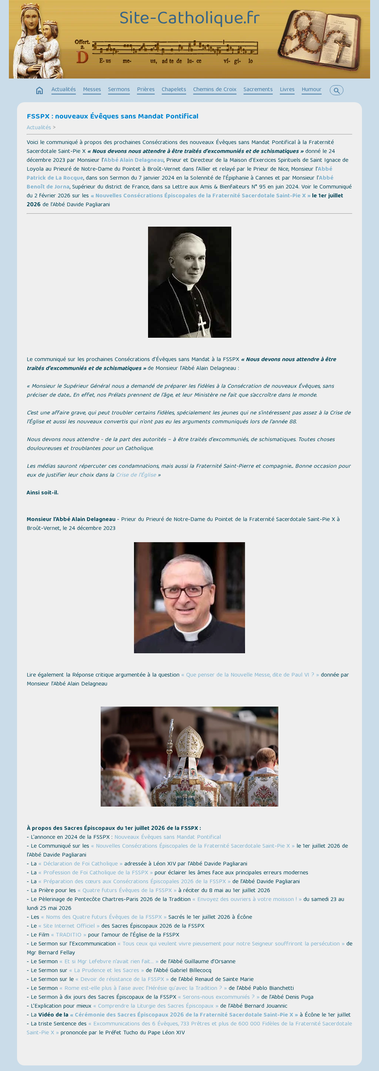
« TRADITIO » (68, 935)
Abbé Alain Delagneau (134, 161)
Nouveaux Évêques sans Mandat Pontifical (167, 838)
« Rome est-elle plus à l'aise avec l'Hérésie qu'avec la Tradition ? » (143, 989)
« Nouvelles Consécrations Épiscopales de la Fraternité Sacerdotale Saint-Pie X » (201, 196)
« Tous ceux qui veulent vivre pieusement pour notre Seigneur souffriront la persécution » (231, 944)
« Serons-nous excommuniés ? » (218, 997)
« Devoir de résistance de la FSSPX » (122, 980)
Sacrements (258, 90)
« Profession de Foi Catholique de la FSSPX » (95, 873)
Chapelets (174, 90)
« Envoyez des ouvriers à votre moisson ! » (247, 900)
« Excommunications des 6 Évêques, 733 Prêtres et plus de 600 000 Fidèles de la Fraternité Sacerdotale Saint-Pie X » (189, 1028)
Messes (92, 90)
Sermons (119, 90)
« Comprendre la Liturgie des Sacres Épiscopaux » (155, 1006)
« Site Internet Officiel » (69, 926)
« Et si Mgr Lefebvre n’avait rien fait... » (109, 962)
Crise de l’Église (136, 475)
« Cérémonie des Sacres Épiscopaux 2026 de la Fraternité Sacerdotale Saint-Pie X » (184, 1015)
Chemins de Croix (215, 90)
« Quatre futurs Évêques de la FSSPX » (127, 891)
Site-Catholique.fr (189, 19)
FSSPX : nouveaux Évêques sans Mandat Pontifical (112, 117)
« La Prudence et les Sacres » (106, 971)
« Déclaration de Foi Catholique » (80, 864)
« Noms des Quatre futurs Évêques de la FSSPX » (104, 917)
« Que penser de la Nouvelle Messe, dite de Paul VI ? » (250, 675)
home (39, 91)
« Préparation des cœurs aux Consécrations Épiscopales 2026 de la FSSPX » (134, 882)
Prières (146, 90)
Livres (287, 90)
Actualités (63, 90)
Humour (312, 90)
